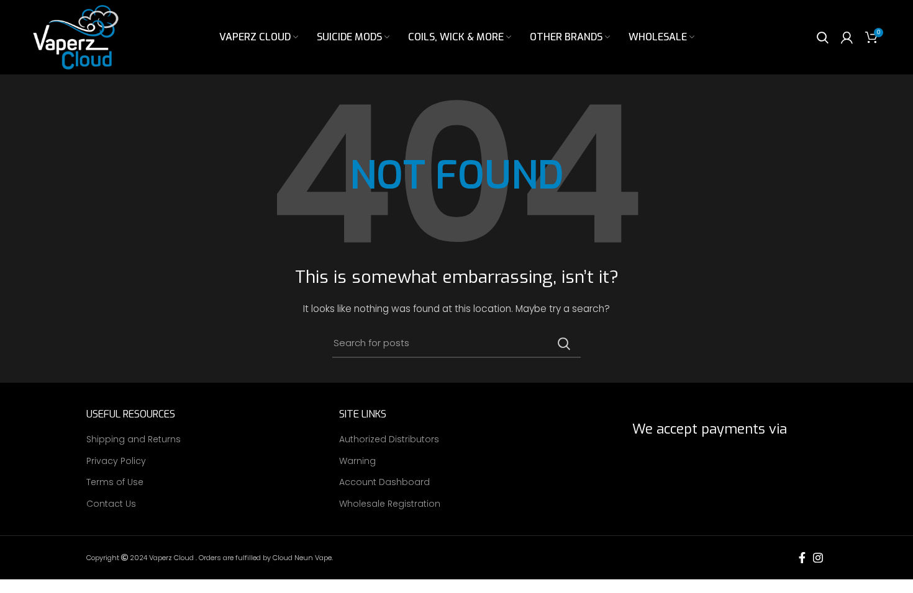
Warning (357, 461)
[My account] (847, 37)
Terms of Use (114, 482)
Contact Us (111, 504)
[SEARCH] (563, 343)
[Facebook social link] (802, 557)
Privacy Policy (116, 461)
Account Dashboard (384, 482)
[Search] (823, 37)
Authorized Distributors (389, 439)
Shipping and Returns (133, 439)
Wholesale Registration (389, 504)
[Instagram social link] (818, 557)
